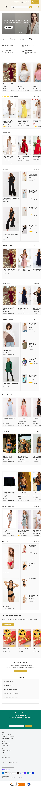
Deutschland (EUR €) (12, 762)
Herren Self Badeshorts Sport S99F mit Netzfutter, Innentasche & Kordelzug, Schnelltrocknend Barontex (9, 494)
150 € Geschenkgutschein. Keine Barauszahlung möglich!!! (23, 649)
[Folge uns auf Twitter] (5, 767)
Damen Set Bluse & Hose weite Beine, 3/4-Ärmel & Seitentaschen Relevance (11, 199)
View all (37, 431)
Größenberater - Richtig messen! (8, 734)
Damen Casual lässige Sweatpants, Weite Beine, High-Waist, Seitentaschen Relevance (24, 420)
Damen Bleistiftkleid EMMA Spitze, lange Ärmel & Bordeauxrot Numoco (9, 85)
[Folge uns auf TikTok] (13, 767)
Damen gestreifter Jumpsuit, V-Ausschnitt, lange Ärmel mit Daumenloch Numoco (8, 121)
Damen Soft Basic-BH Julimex (8, 604)
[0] (38, 7)
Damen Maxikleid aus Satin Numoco (24, 156)
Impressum (4, 753)
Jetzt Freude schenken (8, 624)
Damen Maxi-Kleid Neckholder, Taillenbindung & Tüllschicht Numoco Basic (23, 308)
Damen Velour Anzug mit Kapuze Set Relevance (33, 226)
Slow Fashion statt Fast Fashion (11, 689)
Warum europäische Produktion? (11, 697)
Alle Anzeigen (36, 245)
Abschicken (28, 725)
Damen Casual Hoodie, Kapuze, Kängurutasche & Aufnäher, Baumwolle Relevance (33, 325)
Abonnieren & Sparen (35, 2)
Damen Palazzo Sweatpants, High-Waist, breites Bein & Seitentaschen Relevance (9, 420)
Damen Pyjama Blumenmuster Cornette (8, 531)
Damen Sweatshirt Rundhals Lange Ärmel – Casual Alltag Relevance (11, 349)
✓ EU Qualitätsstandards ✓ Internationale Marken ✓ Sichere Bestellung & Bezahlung (20, 2)
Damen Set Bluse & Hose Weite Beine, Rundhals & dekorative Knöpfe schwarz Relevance (10, 234)
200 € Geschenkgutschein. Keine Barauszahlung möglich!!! (9, 649)
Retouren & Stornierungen (7, 739)
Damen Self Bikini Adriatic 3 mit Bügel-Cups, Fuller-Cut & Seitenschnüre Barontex (8, 456)
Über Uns (4, 755)
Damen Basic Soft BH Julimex (32, 579)
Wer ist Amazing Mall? (8, 681)
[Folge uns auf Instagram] (7, 767)
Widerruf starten (5, 746)
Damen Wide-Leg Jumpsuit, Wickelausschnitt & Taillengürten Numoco (9, 157)
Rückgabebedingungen (6, 748)
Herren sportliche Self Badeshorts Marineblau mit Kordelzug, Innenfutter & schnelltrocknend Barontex (24, 494)
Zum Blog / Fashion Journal (20, 671)
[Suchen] (30, 7)
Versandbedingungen (6, 743)
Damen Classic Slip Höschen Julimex (32, 563)
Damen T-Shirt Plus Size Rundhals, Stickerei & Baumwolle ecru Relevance (24, 85)
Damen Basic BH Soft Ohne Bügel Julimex (33, 596)
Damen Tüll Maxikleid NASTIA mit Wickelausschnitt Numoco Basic (24, 121)
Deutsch (4, 762)
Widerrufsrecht (5, 745)
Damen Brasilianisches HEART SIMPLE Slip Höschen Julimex (32, 546)
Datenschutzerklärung (6, 750)
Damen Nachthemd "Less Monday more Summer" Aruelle (23, 531)
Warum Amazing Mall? (8, 685)
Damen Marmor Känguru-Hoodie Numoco (33, 359)
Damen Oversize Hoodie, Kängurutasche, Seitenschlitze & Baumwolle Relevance (33, 342)
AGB (3, 752)
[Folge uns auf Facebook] (3, 767)
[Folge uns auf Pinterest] (9, 767)
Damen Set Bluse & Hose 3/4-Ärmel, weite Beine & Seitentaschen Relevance (33, 174)
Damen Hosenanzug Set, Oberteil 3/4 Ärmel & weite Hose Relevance (33, 208)
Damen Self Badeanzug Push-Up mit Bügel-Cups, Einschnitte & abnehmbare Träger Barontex (24, 456)
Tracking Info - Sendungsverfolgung (8, 736)
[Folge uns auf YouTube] (11, 767)
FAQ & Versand (5, 741)
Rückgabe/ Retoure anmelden (7, 738)
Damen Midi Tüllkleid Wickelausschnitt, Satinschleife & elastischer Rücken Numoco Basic (24, 270)
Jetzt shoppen (8, 27)
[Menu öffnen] (2, 7)
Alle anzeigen (36, 60)
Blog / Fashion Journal (6, 757)
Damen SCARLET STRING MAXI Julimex (10, 570)
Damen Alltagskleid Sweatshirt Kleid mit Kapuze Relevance (10, 384)
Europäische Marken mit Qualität (11, 693)
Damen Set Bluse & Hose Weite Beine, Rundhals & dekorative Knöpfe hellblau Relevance (33, 192)
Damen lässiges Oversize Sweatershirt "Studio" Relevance (33, 376)
